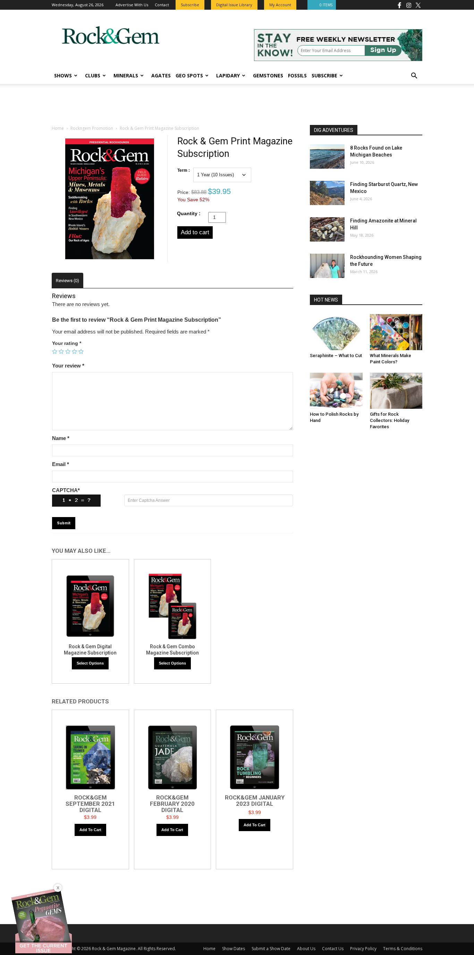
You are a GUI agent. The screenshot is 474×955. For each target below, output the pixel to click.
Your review (68, 366)
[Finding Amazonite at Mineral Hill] (327, 229)
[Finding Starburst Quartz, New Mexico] (327, 193)
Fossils (297, 75)
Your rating (66, 343)
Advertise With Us (132, 4)
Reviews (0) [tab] (67, 280)
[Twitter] (418, 5)
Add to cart (195, 232)
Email (60, 464)
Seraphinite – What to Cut (336, 355)
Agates (161, 75)
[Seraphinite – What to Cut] (336, 332)
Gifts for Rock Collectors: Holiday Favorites (389, 420)
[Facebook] (399, 5)
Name (60, 438)
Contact (162, 4)
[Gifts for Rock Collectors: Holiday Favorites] (396, 391)
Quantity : (189, 213)
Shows (63, 75)
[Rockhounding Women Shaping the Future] (327, 266)
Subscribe (324, 75)
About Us (306, 949)
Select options (90, 663)
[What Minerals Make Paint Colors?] (396, 332)
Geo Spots (189, 75)
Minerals (125, 75)
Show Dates (233, 949)
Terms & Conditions (402, 949)
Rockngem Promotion (91, 128)
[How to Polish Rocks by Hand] (336, 391)
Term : (183, 170)
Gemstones (268, 75)
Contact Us (333, 949)
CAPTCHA (66, 490)
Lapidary (228, 75)
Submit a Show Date (271, 949)
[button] (414, 76)
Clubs (92, 75)
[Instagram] (409, 5)
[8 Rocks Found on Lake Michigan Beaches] (327, 156)
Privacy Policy (363, 949)
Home (58, 128)
